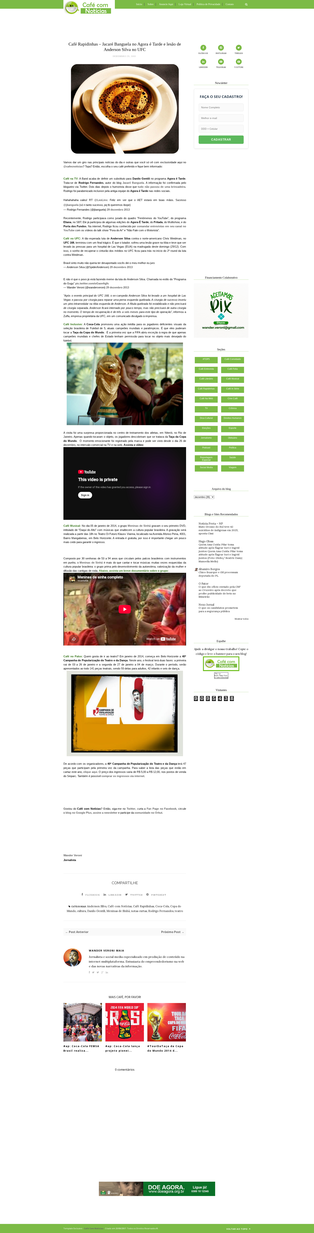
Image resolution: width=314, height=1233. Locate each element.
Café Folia (233, 369)
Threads (239, 53)
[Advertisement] (157, 24)
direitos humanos (232, 418)
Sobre (151, 4)
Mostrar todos (241, 619)
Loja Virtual (185, 4)
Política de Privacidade (208, 4)
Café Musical (232, 378)
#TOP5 (206, 359)
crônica (233, 408)
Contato (230, 4)
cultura (81, 911)
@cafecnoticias (73, 166)
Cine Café (233, 398)
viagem (232, 467)
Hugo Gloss (206, 541)
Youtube (238, 67)
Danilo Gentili (96, 911)
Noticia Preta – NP (211, 523)
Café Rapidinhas (143, 906)
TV (206, 408)
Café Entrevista (206, 369)
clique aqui (90, 771)
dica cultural (206, 418)
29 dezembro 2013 (118, 209)
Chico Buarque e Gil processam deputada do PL (218, 574)
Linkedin (115, 894)
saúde (232, 457)
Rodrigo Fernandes (161, 911)
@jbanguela (70, 204)
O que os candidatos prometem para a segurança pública (218, 609)
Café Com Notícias (93, 1228)
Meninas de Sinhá (139, 525)
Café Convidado (233, 359)
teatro (179, 911)
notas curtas (139, 911)
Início (139, 4)
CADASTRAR (221, 139)
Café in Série (232, 388)
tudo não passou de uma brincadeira (161, 186)
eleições (206, 428)
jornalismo (206, 438)
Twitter (131, 808)
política (232, 447)
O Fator (203, 583)
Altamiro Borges (209, 569)
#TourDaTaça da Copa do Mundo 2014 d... (165, 1048)
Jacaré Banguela (133, 182)
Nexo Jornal (206, 604)
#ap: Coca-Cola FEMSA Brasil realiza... (81, 1048)
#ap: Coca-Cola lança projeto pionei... (122, 1048)
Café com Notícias (120, 906)
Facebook (92, 894)
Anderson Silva (96, 906)
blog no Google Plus (79, 812)
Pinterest (158, 894)
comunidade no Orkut (148, 812)
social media (206, 467)
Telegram (221, 67)
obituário (232, 438)
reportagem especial (206, 458)
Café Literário (206, 378)
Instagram (221, 53)
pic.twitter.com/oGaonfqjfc (92, 283)
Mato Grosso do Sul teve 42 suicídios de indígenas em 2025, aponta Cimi (218, 530)
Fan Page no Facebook (161, 808)
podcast (206, 447)
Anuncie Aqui (166, 4)
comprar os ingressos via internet (123, 776)
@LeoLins (100, 200)
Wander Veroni (72, 855)
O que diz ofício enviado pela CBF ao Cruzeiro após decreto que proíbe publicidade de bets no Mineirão (220, 592)
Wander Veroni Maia (106, 950)
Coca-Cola (162, 906)
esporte (232, 428)
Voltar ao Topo (237, 1229)
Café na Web (206, 398)
